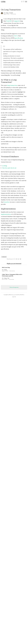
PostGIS (8, 21)
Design (7, 12)
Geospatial (11, 12)
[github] (24, 1)
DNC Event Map (6, 267)
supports (17, 21)
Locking (4, 165)
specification (19, 38)
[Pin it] (20, 259)
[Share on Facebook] (14, 259)
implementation (6, 214)
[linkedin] (22, 1)
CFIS (3, 1)
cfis (4, 12)
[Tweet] (16, 259)
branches (7, 202)
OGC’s (16, 36)
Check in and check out (9, 168)
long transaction (12, 85)
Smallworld (4, 256)
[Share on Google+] (18, 259)
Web (8, 278)
